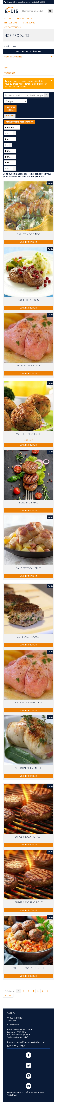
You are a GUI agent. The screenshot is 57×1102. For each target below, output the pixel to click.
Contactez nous (12, 27)
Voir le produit (28, 242)
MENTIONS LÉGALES (15, 1092)
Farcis (11, 115)
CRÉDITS (28, 1092)
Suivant (8, 995)
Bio (6, 67)
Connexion (47, 4)
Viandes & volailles (13, 56)
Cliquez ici (40, 2)
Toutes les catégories (28, 51)
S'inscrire (36, 4)
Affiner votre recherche (18, 121)
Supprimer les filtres (10, 108)
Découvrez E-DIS (24, 18)
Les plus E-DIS (10, 22)
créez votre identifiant (23, 83)
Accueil (8, 18)
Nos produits (28, 22)
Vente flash (9, 72)
